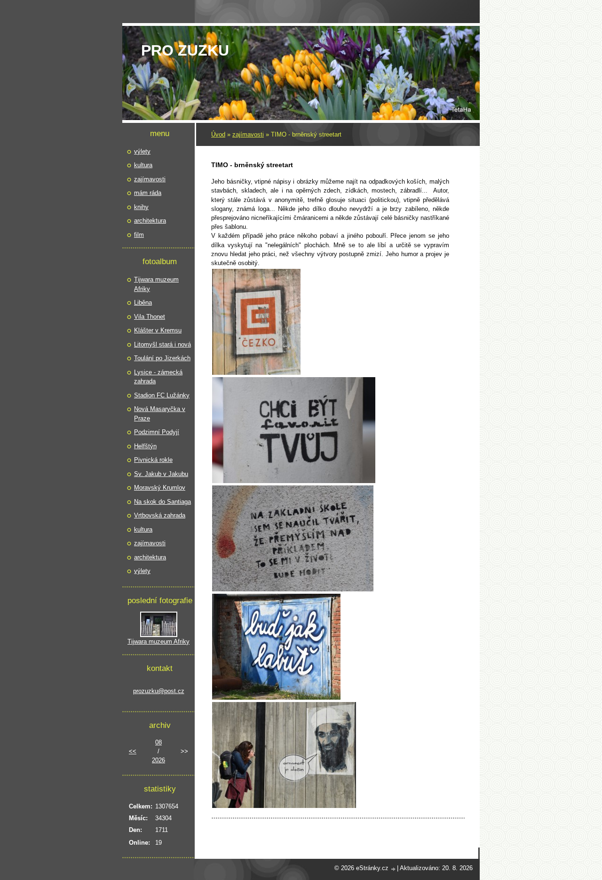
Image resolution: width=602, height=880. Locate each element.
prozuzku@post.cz (158, 690)
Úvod (218, 134)
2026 (158, 760)
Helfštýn (145, 446)
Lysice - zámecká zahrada (158, 377)
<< (132, 751)
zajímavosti (248, 134)
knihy (141, 206)
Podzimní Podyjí (156, 432)
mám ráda (147, 192)
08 (158, 742)
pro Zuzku (185, 50)
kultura (143, 165)
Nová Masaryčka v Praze (159, 413)
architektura (150, 220)
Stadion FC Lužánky (162, 395)
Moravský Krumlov (159, 487)
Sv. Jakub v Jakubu (161, 473)
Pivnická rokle (153, 459)
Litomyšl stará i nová (162, 344)
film (139, 234)
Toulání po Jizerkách (162, 358)
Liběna (143, 302)
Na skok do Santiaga (162, 501)
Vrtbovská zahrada (159, 515)
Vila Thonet (149, 316)
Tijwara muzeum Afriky (156, 284)
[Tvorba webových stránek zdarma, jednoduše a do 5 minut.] (393, 869)
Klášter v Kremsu (158, 330)
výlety (142, 151)
